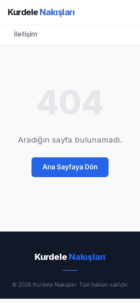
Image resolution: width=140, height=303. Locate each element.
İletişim (25, 34)
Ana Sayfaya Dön (70, 167)
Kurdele (41, 12)
